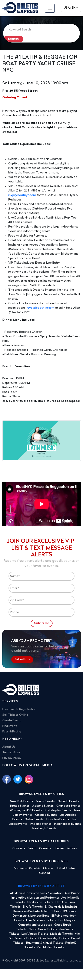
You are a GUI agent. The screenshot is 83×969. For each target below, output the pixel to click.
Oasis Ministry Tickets (53, 938)
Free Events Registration (19, 709)
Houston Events (57, 819)
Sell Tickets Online (15, 715)
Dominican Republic (27, 868)
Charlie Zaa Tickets (40, 902)
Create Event (11, 720)
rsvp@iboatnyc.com (22, 195)
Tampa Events (19, 806)
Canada (44, 873)
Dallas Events (34, 819)
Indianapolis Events (67, 824)
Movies (72, 848)
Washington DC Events (26, 810)
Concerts (18, 848)
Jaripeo (59, 848)
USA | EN (70, 7)
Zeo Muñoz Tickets (50, 947)
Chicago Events (46, 815)
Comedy (45, 848)
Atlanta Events (43, 806)
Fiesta (32, 848)
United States (65, 868)
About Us (8, 747)
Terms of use (11, 752)
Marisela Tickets (61, 934)
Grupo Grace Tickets (43, 929)
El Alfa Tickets (33, 906)
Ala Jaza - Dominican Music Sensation (36, 893)
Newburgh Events (44, 828)
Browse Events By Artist (41, 886)
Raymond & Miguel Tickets (44, 943)
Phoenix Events (41, 824)
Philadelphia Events (58, 810)
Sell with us (22, 659)
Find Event (9, 726)
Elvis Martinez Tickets (41, 920)
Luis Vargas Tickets (34, 934)
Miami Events (45, 801)
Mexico (48, 868)
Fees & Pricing (11, 731)
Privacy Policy (11, 758)
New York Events (21, 801)
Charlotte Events (68, 806)
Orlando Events (68, 801)
